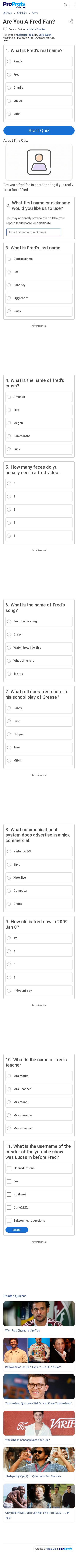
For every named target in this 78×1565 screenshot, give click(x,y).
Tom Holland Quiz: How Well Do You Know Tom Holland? (38, 1403)
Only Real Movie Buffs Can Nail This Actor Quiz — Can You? (37, 1515)
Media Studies (37, 29)
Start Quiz (39, 130)
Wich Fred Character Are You (22, 1330)
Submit (16, 1230)
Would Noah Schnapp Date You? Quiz (27, 1439)
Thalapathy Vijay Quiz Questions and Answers (33, 1476)
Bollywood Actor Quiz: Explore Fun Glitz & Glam (33, 1367)
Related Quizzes (15, 1296)
